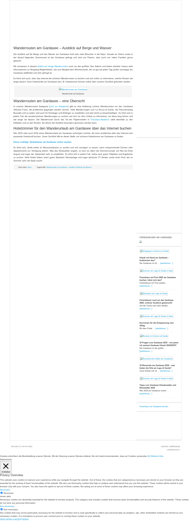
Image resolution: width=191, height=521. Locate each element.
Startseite (18, 33)
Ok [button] (149, 456)
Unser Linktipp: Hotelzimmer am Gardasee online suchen (42, 142)
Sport (113, 33)
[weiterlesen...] (166, 263)
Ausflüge (70, 33)
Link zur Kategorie (59, 106)
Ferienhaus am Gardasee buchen (154, 406)
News (32, 33)
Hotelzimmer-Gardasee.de (95, 15)
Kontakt (165, 446)
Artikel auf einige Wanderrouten (53, 66)
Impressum (175, 446)
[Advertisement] (162, 185)
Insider (101, 33)
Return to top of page (21, 446)
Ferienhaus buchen (147, 33)
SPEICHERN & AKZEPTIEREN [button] (14, 519)
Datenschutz (174, 450)
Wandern (126, 33)
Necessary (9, 493)
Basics (43, 33)
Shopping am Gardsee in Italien (30, 39)
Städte (56, 33)
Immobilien (86, 33)
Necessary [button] (5, 490)
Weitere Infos (157, 456)
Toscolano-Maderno (100, 119)
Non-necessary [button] (7, 506)
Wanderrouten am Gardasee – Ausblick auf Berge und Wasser (69, 167)
